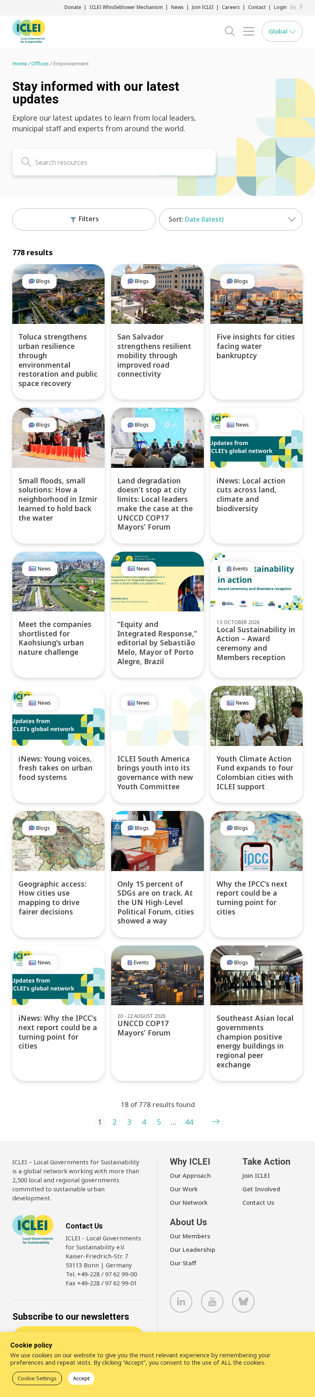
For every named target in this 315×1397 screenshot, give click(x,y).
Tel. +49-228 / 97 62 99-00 (101, 1274)
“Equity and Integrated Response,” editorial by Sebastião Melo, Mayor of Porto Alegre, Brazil (157, 642)
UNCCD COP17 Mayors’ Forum (144, 1028)
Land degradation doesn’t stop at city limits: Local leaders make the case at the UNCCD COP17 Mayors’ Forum (155, 504)
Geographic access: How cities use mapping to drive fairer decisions (52, 897)
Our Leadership (192, 1249)
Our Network (189, 1202)
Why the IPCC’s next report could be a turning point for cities (252, 897)
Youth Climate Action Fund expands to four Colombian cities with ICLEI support (255, 772)
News (177, 7)
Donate (72, 7)
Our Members (190, 1236)
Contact (257, 7)
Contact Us (258, 1202)
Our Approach (190, 1175)
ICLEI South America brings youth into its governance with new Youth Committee (155, 772)
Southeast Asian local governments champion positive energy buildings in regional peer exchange (255, 1041)
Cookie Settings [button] (37, 1378)
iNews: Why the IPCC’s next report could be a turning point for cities (57, 1032)
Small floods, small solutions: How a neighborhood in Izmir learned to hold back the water (57, 499)
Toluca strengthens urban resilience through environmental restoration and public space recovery (58, 360)
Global (279, 31)
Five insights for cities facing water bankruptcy (256, 346)
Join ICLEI (203, 7)
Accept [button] (81, 1378)
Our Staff (183, 1263)
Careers (231, 7)
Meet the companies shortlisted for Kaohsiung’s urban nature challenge (54, 638)
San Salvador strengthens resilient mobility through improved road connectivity (154, 355)
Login (280, 7)
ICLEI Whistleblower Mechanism (126, 7)
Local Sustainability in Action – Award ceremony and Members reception (256, 643)
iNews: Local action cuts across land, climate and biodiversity (251, 494)
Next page (216, 1122)
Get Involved (261, 1189)
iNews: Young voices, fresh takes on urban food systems (55, 768)
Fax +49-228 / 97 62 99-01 (101, 1283)
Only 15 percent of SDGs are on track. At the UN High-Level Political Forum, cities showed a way (155, 902)
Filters (88, 218)
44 (189, 1122)
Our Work (184, 1189)
